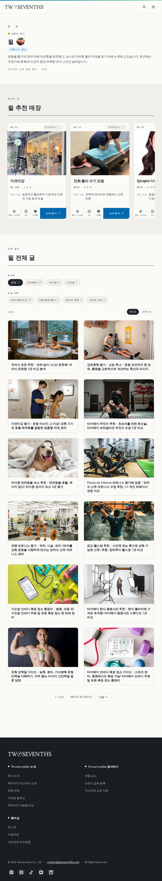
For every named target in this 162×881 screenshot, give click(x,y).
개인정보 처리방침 (19, 842)
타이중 (54, 282)
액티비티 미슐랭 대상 (21, 805)
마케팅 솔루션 (16, 798)
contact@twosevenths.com (63, 862)
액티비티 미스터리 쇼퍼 (22, 783)
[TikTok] (31, 872)
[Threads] (21, 872)
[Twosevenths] (29, 754)
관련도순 (147, 311)
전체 (15, 282)
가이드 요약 (97, 300)
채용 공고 (91, 776)
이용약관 (13, 834)
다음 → (103, 697)
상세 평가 (51, 213)
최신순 (132, 311)
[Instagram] (11, 872)
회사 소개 (14, 776)
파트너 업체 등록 (95, 783)
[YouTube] (41, 872)
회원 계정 (14, 790)
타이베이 (34, 282)
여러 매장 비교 (21, 300)
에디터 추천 (74, 300)
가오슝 (72, 282)
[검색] (144, 7)
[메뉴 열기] (153, 7)
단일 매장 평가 (48, 300)
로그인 (12, 827)
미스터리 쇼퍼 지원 (96, 790)
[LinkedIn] (51, 872)
